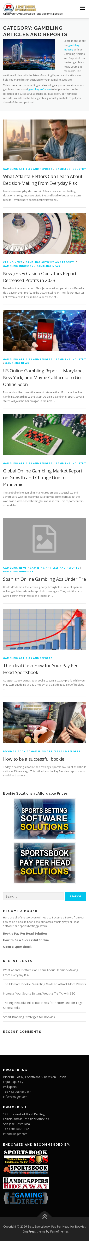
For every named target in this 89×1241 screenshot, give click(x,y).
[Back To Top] (44, 1216)
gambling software (39, 89)
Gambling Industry (70, 168)
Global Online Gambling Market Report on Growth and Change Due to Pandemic (42, 477)
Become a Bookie (15, 751)
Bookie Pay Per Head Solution (25, 933)
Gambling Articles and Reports (28, 168)
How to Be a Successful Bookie (26, 940)
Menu (82, 8)
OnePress (29, 1231)
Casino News (12, 262)
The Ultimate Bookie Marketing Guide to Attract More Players (44, 984)
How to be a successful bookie (33, 759)
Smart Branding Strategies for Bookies (29, 1017)
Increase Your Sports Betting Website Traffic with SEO (39, 993)
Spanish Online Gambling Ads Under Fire (44, 579)
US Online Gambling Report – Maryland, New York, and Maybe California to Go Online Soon (43, 377)
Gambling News (48, 266)
